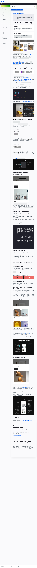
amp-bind (3, 15)
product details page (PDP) (26, 79)
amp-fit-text (3, 22)
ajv (24, 258)
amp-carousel (4, 19)
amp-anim (3, 10)
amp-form (3, 24)
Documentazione (16, 13)
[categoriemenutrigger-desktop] (17, 9)
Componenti (22, 13)
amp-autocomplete (5, 12)
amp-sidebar (4, 43)
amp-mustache (4, 38)
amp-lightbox (4, 33)
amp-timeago (4, 46)
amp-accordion (4, 9)
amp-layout (3, 32)
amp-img (3, 28)
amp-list (3, 34)
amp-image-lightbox (5, 27)
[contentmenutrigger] (23, 6)
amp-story (30, 54)
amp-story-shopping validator (27, 420)
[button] (35, 1)
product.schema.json (17, 254)
